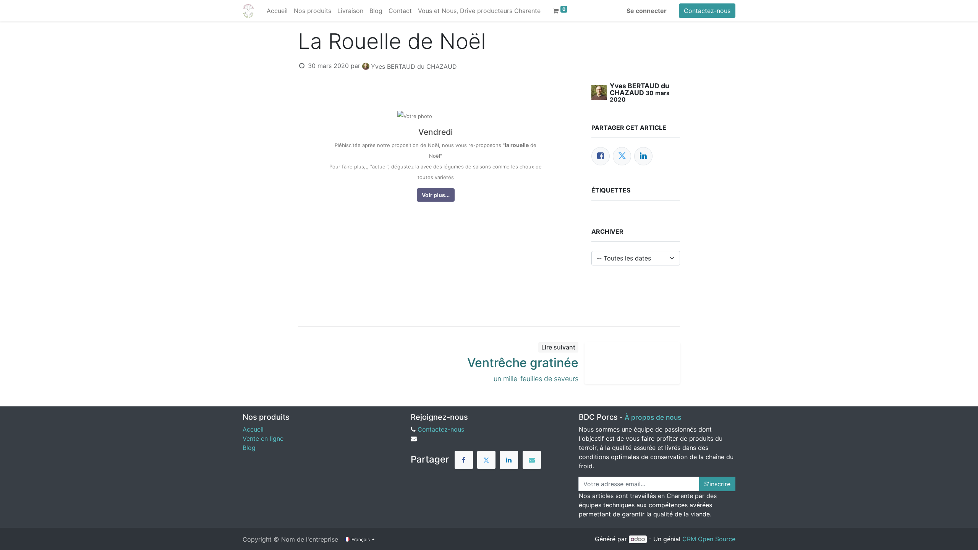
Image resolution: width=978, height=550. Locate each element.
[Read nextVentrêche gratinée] (632, 363)
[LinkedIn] (643, 156)
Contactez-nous (707, 11)
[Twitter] (622, 156)
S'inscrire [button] (717, 484)
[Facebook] (600, 156)
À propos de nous (653, 417)
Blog (249, 447)
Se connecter (647, 11)
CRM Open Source (708, 539)
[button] (436, 195)
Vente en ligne (263, 438)
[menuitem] (277, 10)
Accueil (253, 429)
